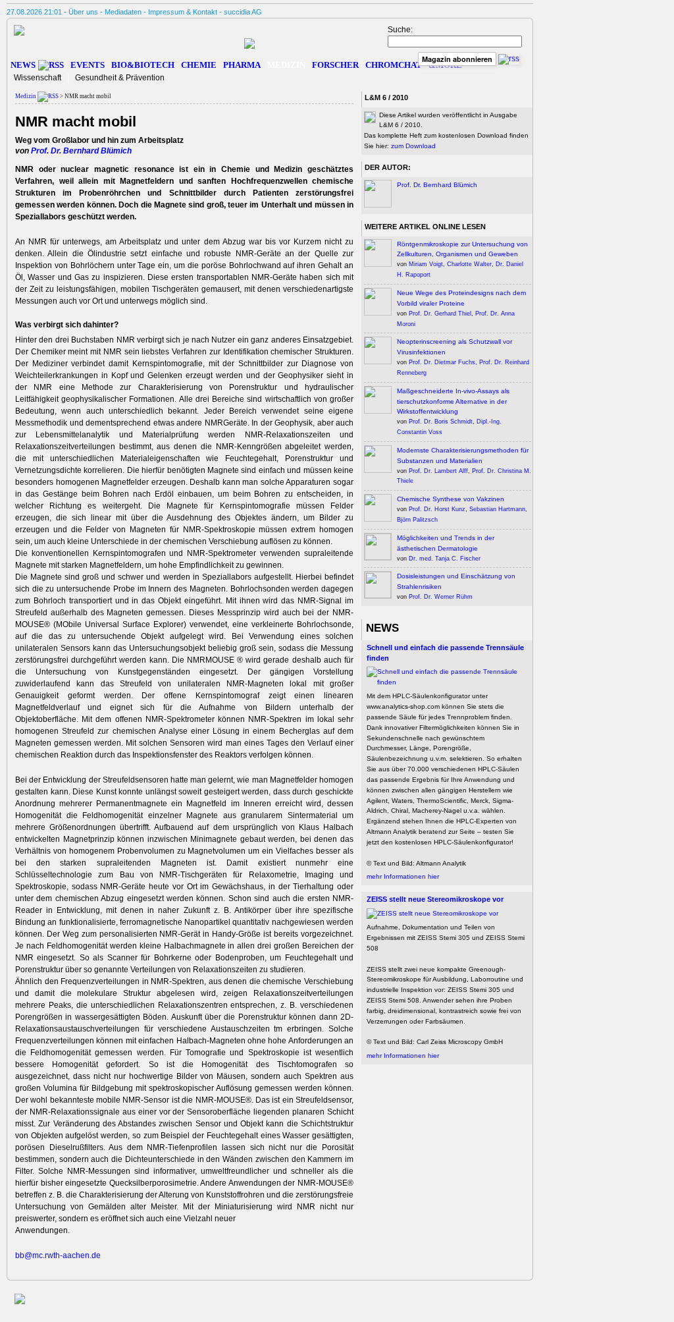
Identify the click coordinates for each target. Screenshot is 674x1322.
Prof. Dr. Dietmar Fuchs (442, 362)
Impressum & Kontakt (182, 12)
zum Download (413, 146)
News (23, 65)
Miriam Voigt (426, 264)
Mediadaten (123, 12)
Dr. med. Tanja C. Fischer (444, 558)
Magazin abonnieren (457, 59)
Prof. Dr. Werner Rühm (441, 596)
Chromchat (393, 65)
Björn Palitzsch (417, 519)
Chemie (199, 65)
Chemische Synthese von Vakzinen (450, 499)
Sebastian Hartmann (497, 509)
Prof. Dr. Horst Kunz (437, 509)
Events (87, 65)
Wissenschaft (37, 77)
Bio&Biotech (142, 65)
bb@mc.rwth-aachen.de (58, 1255)
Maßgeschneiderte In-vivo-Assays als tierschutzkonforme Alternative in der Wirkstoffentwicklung (453, 401)
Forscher (335, 65)
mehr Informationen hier (403, 876)
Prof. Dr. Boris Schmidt (441, 421)
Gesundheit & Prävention (120, 77)
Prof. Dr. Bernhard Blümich (81, 150)
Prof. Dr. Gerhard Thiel (440, 313)
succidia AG (243, 12)
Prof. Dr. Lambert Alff (438, 471)
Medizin (286, 65)
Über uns (83, 12)
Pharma (242, 65)
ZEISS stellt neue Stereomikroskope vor (435, 899)
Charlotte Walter (469, 264)
